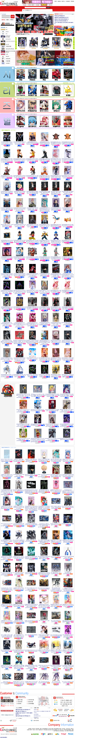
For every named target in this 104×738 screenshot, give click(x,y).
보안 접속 (4, 14)
